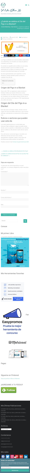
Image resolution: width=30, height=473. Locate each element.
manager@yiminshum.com (7, 446)
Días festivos (24, 37)
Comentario (4, 171)
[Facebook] (6, 55)
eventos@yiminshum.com (6, 444)
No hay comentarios (7, 39)
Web (2, 204)
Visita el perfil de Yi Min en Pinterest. (10, 378)
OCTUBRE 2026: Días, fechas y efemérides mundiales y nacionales (13, 417)
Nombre (3, 190)
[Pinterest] (21, 55)
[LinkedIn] (17, 55)
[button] (15, 460)
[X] (9, 55)
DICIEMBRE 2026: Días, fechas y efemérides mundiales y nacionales (13, 409)
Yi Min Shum (5, 37)
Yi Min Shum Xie (11, 10)
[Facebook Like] (24, 55)
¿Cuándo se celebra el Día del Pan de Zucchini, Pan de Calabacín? (14, 154)
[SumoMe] (28, 55)
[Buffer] (13, 55)
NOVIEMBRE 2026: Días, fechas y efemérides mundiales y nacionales (13, 413)
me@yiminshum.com (5, 441)
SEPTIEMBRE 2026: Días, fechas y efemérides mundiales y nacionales (13, 420)
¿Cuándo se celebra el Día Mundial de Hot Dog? (14, 151)
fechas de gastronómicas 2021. (21, 142)
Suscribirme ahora (15, 470)
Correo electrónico (6, 197)
